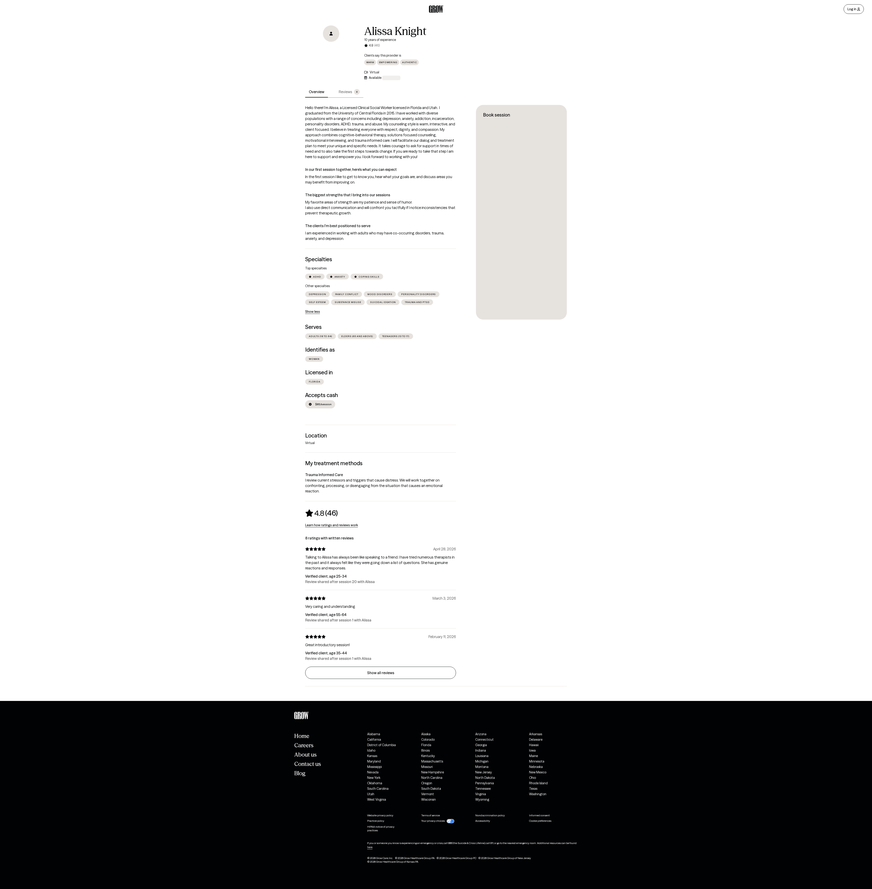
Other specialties (317, 286)
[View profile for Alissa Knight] (331, 51)
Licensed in (319, 372)
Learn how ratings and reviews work (331, 525)
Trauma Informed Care (324, 474)
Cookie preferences (540, 820)
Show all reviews (380, 672)
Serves (313, 327)
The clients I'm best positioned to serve (337, 225)
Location (316, 435)
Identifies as (320, 349)
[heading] (321, 513)
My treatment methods (333, 463)
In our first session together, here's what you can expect (351, 169)
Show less (312, 312)
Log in (851, 9)
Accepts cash (321, 395)
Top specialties (316, 268)
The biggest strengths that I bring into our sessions (347, 195)
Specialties (318, 259)
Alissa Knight (395, 31)
